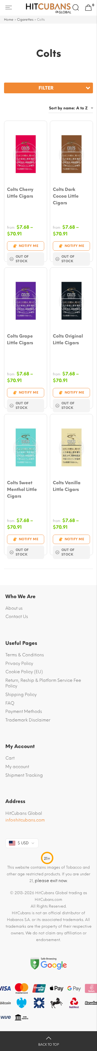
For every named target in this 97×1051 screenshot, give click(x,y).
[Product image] (25, 155)
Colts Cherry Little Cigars (20, 193)
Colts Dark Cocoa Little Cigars (66, 196)
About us (14, 608)
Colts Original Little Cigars (68, 339)
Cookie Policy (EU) (24, 671)
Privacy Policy (19, 663)
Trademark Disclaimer (27, 720)
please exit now (51, 880)
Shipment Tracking (24, 775)
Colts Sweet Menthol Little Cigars (22, 489)
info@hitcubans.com (25, 820)
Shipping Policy (21, 694)
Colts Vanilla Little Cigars (67, 486)
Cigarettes (25, 19)
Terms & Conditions (24, 654)
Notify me (29, 246)
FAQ (9, 703)
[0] (88, 8)
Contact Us (16, 616)
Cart (10, 758)
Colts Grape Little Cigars (20, 339)
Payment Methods (23, 711)
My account (17, 766)
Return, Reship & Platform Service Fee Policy (43, 683)
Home (8, 19)
